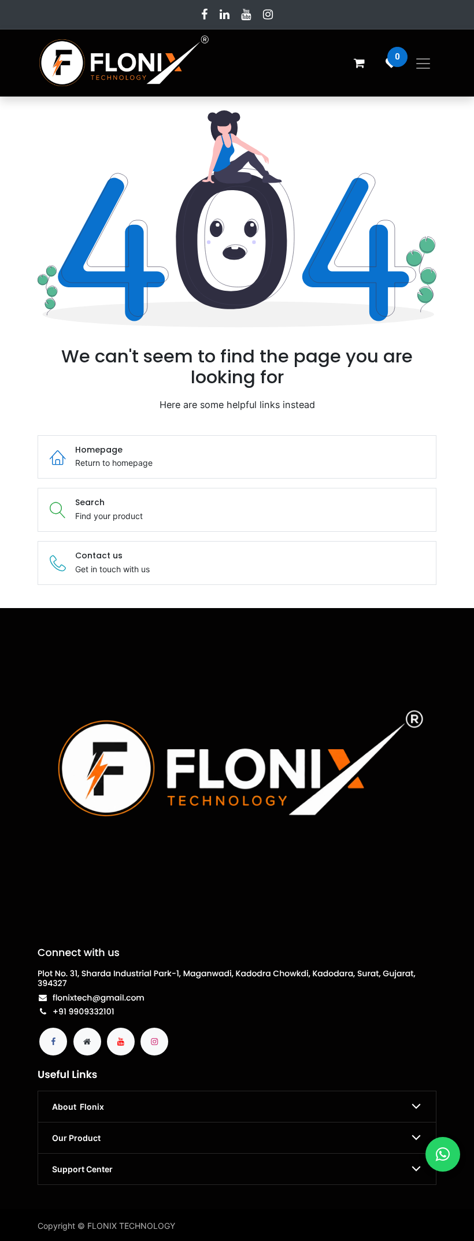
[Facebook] (204, 14)
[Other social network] (87, 1041)
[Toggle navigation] (423, 63)
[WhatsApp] (442, 1154)
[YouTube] (246, 14)
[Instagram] (268, 14)
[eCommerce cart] (359, 63)
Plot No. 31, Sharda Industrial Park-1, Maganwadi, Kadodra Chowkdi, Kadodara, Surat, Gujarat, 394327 (227, 978)
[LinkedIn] (224, 14)
